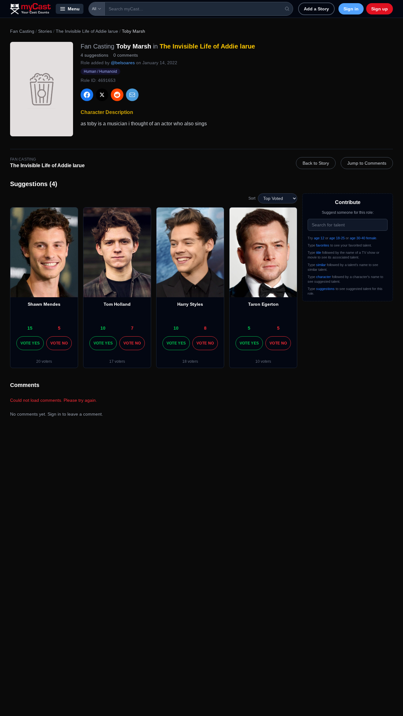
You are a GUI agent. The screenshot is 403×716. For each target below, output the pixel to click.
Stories (45, 31)
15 (29, 328)
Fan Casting (22, 31)
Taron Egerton (263, 304)
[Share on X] (102, 94)
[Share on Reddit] (117, 94)
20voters (44, 361)
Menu (74, 8)
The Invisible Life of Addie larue (87, 31)
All (94, 9)
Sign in (351, 8)
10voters (263, 361)
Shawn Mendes (44, 304)
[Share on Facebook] (87, 94)
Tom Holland (117, 304)
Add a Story (316, 8)
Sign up (379, 8)
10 (102, 328)
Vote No (59, 343)
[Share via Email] (132, 94)
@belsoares (123, 62)
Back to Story (316, 163)
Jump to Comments (366, 163)
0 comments (125, 55)
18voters (190, 361)
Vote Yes (30, 343)
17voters (117, 361)
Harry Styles (190, 304)
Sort (251, 198)
